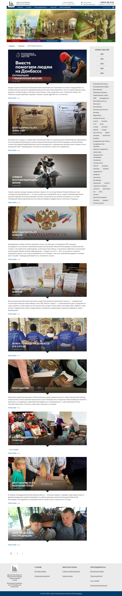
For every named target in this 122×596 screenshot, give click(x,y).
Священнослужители (42, 576)
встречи (95, 121)
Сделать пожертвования (71, 571)
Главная (20, 7)
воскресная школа (99, 118)
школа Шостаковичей (99, 197)
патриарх (106, 168)
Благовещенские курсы (70, 41)
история (95, 127)
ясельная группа (98, 203)
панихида (105, 166)
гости (94, 124)
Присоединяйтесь (40, 7)
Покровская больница (100, 92)
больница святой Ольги (100, 109)
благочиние (96, 104)
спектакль (96, 188)
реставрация (97, 180)
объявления (97, 160)
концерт (104, 129)
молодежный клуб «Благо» (101, 141)
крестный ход (97, 132)
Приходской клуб (52, 41)
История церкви (40, 571)
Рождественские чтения (100, 95)
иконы (102, 124)
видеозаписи (97, 115)
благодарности (104, 98)
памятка (95, 166)
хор (94, 191)
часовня (95, 194)
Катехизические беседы (98, 585)
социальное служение (100, 186)
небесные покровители (100, 149)
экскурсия (96, 200)
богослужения (97, 107)
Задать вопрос (67, 576)
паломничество (98, 163)
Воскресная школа (88, 41)
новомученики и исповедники (98, 156)
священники (97, 183)
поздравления (97, 171)
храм (100, 191)
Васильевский (97, 89)
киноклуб (104, 127)
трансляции (106, 188)
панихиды (96, 168)
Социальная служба (34, 41)
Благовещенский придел (101, 86)
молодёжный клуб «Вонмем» (98, 145)
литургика (96, 135)
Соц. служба (94, 581)
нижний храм (97, 152)
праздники (96, 174)
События (53, 7)
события (107, 183)
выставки (104, 121)
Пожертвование (65, 7)
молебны (96, 138)
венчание (96, 112)
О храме (28, 7)
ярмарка (105, 200)
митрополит (106, 135)
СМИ (94, 98)
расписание (97, 177)
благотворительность (99, 101)
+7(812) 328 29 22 (107, 2)
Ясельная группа (106, 41)
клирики (95, 129)
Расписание (15, 41)
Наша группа (107, 7)
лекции (107, 132)
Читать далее (12, 98)
